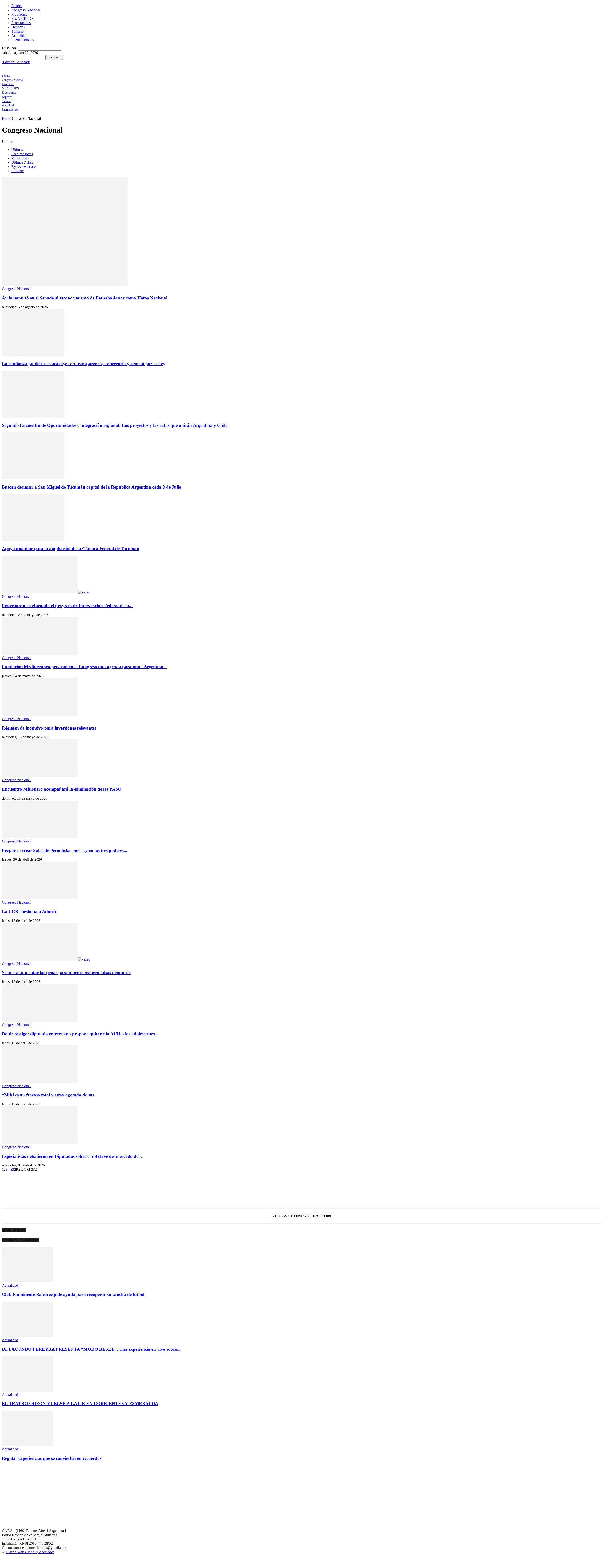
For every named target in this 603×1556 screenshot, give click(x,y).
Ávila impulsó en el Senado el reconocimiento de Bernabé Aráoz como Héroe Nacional (84, 297)
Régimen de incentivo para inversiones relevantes (49, 728)
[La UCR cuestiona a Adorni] (40, 898)
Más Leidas (20, 158)
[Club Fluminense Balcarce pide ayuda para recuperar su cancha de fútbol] (27, 1281)
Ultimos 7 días (22, 162)
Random (17, 171)
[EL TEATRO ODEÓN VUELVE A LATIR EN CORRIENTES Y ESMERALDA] (27, 1390)
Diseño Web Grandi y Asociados (30, 1552)
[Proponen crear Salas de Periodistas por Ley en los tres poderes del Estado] (40, 837)
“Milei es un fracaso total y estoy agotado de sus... (50, 1094)
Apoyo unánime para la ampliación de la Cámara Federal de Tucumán (70, 548)
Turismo (17, 31)
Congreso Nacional (25, 10)
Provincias (19, 14)
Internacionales (22, 40)
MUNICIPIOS (22, 19)
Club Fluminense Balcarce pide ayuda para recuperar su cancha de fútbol (74, 1294)
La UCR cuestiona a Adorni (29, 911)
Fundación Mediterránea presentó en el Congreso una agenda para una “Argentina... (84, 666)
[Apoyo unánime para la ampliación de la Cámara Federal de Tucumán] (33, 540)
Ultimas (17, 150)
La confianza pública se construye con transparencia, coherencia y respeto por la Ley (83, 363)
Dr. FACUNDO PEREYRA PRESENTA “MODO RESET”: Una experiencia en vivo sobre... (91, 1349)
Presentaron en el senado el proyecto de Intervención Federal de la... (67, 605)
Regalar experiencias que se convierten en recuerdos (51, 1458)
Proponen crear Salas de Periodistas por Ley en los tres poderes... (64, 850)
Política (16, 6)
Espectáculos (21, 23)
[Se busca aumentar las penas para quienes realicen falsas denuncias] (46, 959)
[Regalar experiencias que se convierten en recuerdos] (27, 1445)
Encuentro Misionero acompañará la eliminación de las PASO (62, 789)
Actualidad (19, 35)
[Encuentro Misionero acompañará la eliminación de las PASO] (40, 776)
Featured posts (22, 154)
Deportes (18, 27)
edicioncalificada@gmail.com (44, 1548)
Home (6, 118)
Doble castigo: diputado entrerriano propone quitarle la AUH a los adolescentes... (80, 1033)
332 (13, 1169)
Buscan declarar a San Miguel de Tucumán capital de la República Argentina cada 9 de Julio (91, 487)
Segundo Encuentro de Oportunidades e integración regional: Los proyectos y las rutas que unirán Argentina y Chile (114, 425)
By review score (23, 167)
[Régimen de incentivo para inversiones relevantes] (40, 715)
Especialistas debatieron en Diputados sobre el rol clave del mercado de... (72, 1156)
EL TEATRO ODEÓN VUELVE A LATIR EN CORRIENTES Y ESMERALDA (80, 1403)
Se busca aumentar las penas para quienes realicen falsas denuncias (66, 972)
